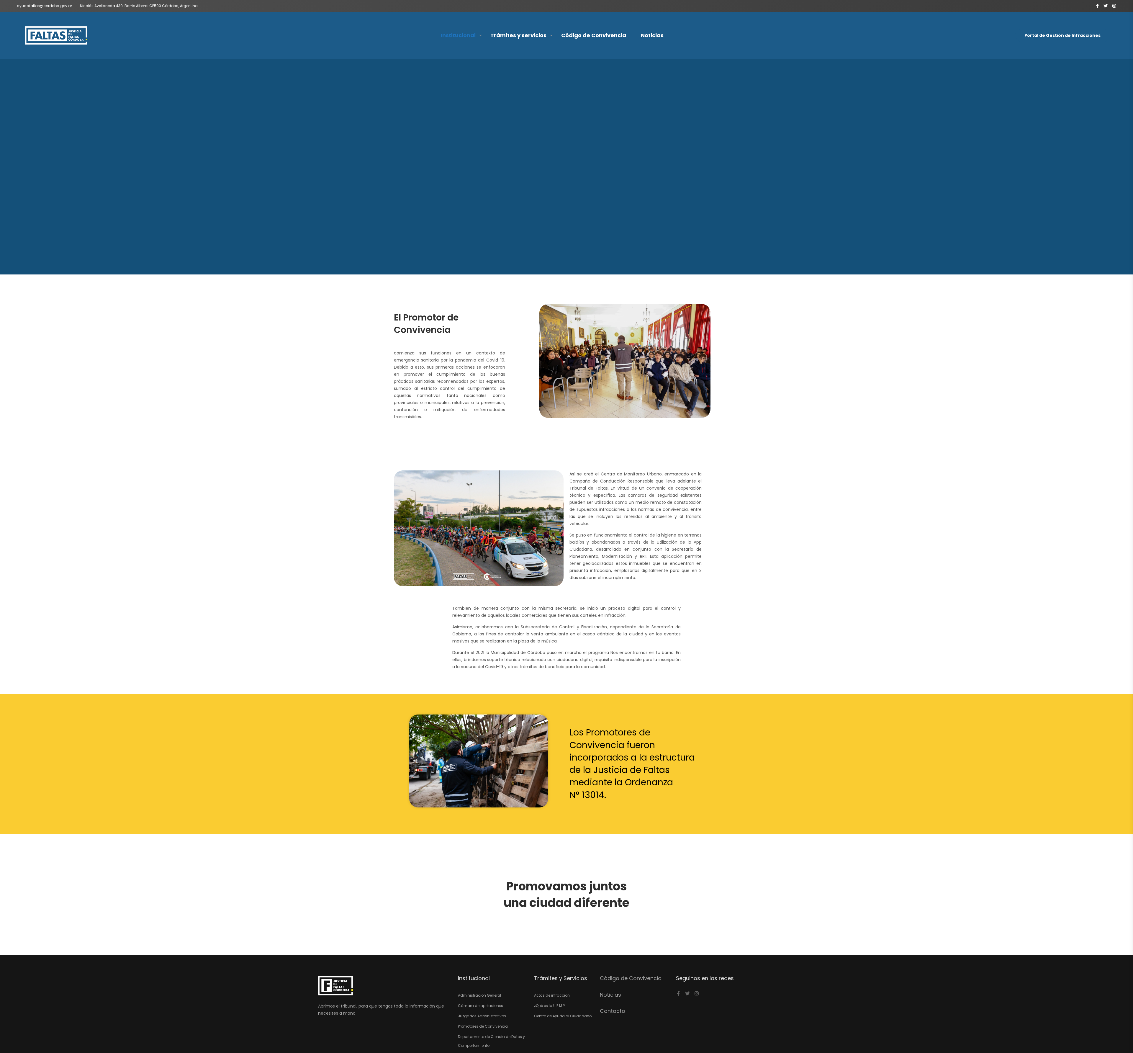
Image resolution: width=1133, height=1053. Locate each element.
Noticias (652, 35)
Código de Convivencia (593, 35)
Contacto (612, 1011)
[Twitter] (687, 993)
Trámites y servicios (518, 35)
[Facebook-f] (678, 993)
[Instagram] (696, 993)
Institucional (458, 35)
